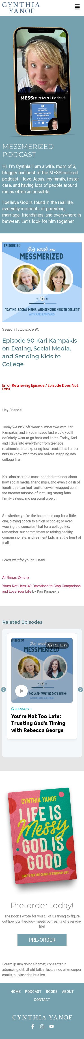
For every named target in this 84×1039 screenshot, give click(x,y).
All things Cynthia (15, 577)
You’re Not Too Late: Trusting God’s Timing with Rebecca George (38, 723)
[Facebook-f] (32, 1026)
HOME (16, 991)
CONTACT (42, 1000)
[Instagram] (42, 1026)
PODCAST (33, 991)
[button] (77, 7)
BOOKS (52, 991)
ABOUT (68, 991)
